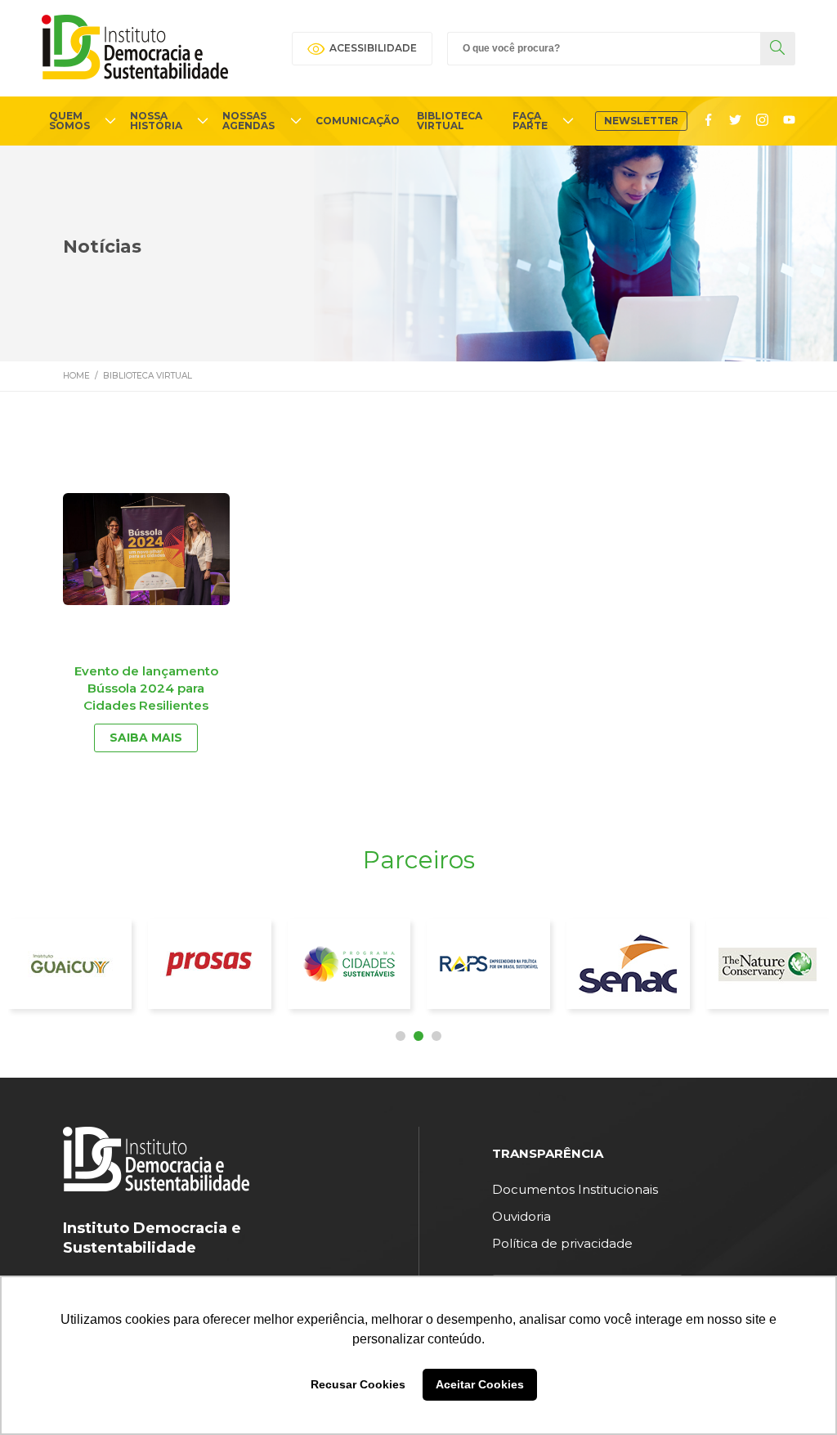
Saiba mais (146, 737)
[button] (400, 1036)
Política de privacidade (562, 1243)
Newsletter (641, 120)
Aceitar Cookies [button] (480, 1384)
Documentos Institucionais (575, 1189)
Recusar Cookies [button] (358, 1384)
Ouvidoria (521, 1216)
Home (76, 375)
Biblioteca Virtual (147, 375)
